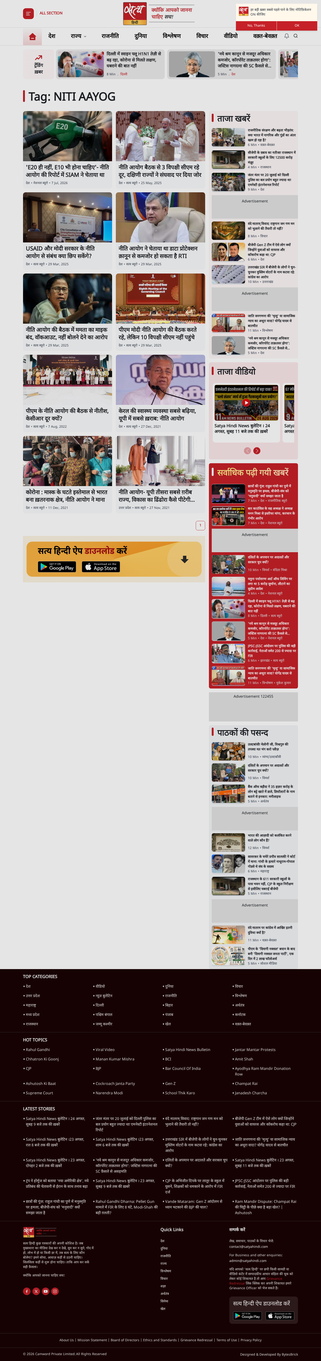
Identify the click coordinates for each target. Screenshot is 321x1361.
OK (297, 26)
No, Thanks (256, 26)
